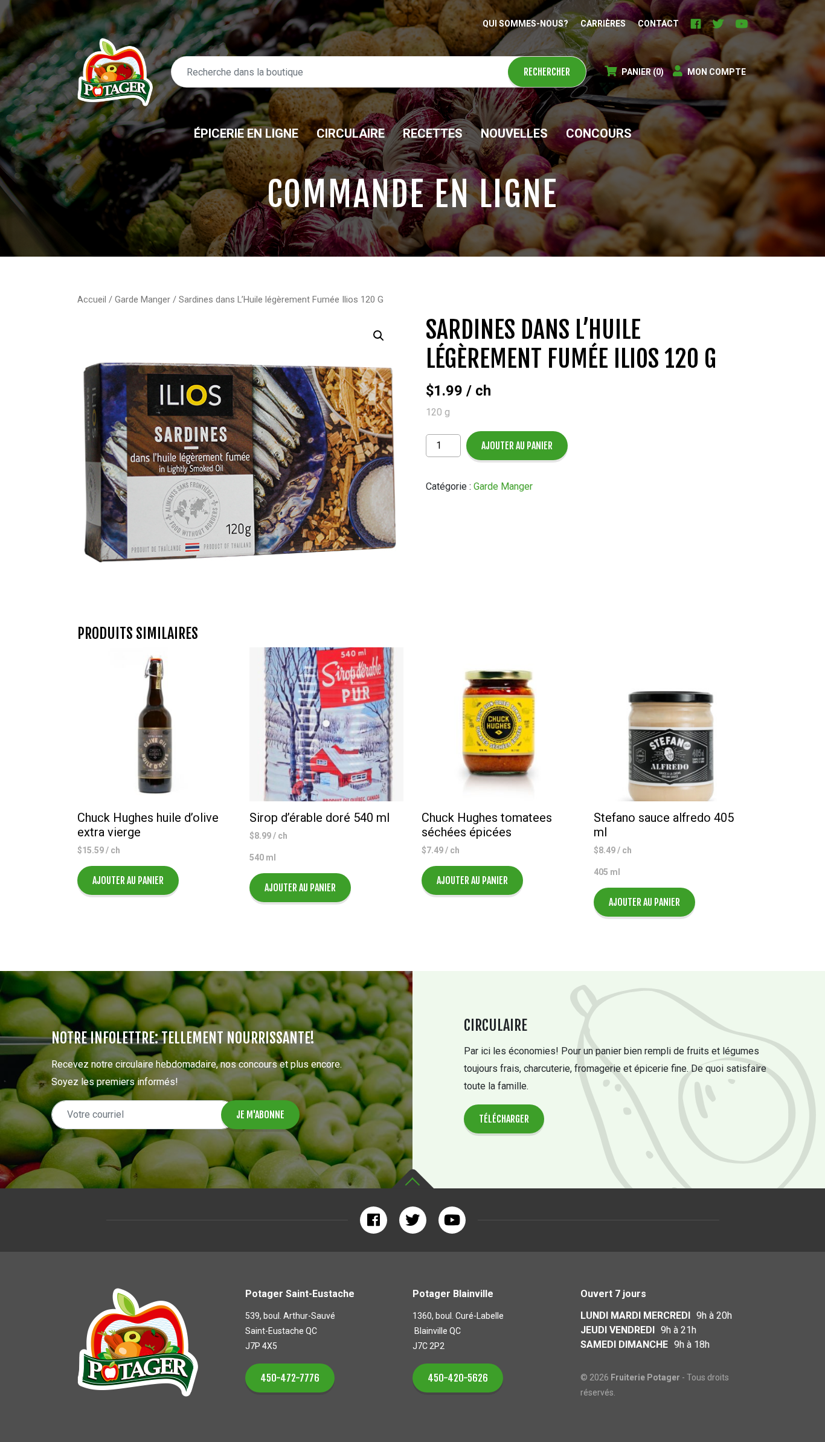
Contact (658, 23)
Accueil (91, 299)
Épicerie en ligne (246, 133)
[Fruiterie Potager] (115, 72)
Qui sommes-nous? (525, 23)
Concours (599, 133)
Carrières (603, 23)
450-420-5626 (458, 1378)
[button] (379, 336)
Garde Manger (142, 299)
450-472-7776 (289, 1378)
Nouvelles (514, 133)
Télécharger (504, 1119)
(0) (642, 72)
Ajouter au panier (517, 446)
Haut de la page (412, 1179)
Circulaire (350, 133)
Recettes (433, 133)
